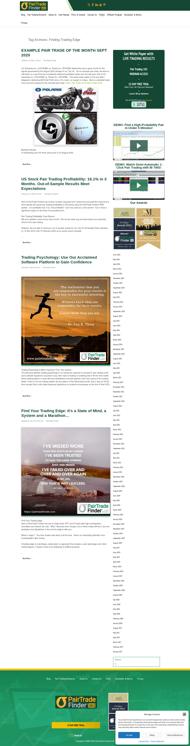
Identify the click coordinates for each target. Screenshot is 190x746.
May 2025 (116, 297)
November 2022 (118, 391)
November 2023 (118, 349)
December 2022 (118, 387)
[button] (184, 714)
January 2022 (117, 439)
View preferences (175, 735)
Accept (129, 735)
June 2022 (116, 415)
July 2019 (116, 547)
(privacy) (148, 100)
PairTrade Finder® (51, 194)
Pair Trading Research (36, 14)
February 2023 (118, 382)
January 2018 (117, 623)
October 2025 (117, 283)
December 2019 (118, 524)
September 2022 (119, 401)
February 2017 (118, 647)
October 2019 (117, 533)
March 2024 (117, 339)
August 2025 (117, 292)
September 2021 (119, 448)
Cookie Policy (144, 741)
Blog (23, 14)
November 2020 (118, 477)
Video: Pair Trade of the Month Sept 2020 (84, 82)
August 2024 (117, 316)
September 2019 (119, 538)
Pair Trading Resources (65, 678)
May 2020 (116, 500)
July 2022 (116, 410)
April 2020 (116, 505)
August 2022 (117, 406)
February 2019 (118, 571)
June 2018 (116, 604)
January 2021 (117, 472)
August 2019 (117, 543)
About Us (52, 14)
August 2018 (117, 595)
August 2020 (117, 491)
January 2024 (117, 344)
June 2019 (116, 552)
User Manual (64, 14)
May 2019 (116, 557)
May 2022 (116, 420)
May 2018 (116, 609)
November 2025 (118, 278)
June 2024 (116, 325)
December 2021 (118, 443)
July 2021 (116, 453)
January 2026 (117, 273)
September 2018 (119, 590)
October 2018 (117, 585)
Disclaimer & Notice (133, 14)
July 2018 (116, 599)
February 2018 (118, 618)
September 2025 (119, 287)
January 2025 (117, 306)
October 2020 (117, 481)
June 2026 (116, 254)
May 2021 (116, 458)
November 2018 (118, 580)
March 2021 (117, 462)
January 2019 (117, 576)
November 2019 (118, 528)
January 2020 (117, 519)
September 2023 (119, 354)
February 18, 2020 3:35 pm (31, 194)
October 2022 (117, 396)
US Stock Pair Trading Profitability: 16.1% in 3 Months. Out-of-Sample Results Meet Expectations (64, 184)
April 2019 (116, 562)
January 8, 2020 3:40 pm (30, 267)
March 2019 (117, 566)
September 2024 (119, 311)
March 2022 (117, 429)
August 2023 (117, 358)
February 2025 (118, 302)
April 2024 (116, 335)
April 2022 (116, 425)
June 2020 (116, 495)
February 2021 (118, 467)
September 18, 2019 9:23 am (32, 421)
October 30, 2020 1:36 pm (31, 60)
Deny (152, 735)
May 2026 (116, 259)
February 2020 (118, 514)
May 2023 (116, 368)
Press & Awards (78, 14)
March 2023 (117, 377)
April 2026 (116, 264)
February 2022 (118, 434)
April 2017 (116, 637)
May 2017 (116, 632)
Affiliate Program (114, 14)
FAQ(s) (102, 14)
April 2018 (116, 614)
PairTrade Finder (50, 60)
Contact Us (92, 14)
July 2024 (116, 321)
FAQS (108, 678)
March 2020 (117, 510)
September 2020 (119, 486)
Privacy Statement (157, 741)
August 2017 (117, 628)
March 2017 (117, 642)
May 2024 (116, 330)
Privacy (24, 22)
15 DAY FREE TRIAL (75, 725)
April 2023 (116, 373)
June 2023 (116, 363)
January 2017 (117, 651)
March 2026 (117, 269)
